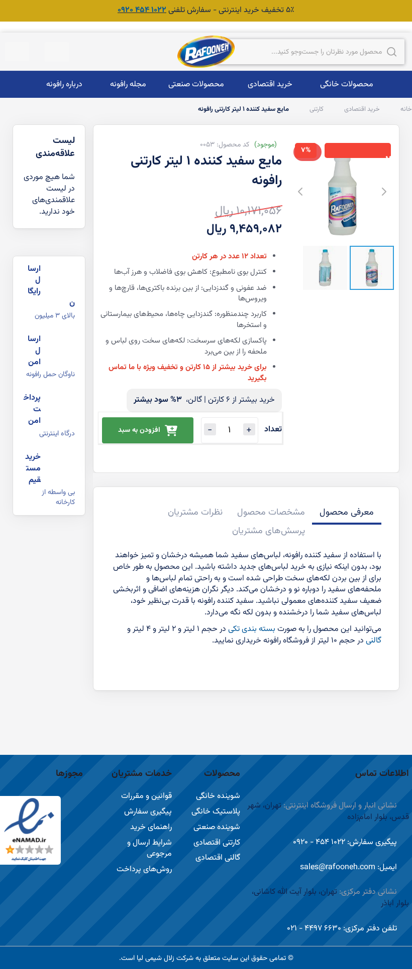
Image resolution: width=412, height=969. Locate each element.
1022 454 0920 (142, 10)
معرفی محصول (347, 513)
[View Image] (325, 268)
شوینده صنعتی (216, 827)
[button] (55, 52)
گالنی (373, 640)
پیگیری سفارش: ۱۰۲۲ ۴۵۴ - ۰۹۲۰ (345, 842)
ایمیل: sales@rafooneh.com (348, 867)
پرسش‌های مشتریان (268, 531)
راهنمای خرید (151, 827)
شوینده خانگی (218, 796)
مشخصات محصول (271, 513)
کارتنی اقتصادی (216, 843)
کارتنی (316, 109)
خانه (405, 109)
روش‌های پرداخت (144, 869)
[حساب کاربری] (57, 52)
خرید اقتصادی (361, 109)
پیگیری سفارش (148, 811)
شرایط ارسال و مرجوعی (149, 849)
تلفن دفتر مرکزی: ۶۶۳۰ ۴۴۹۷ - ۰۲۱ (342, 928)
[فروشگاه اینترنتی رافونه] (206, 52)
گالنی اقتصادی (217, 858)
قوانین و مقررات (146, 796)
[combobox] (310, 51)
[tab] (346, 514)
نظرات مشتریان (195, 513)
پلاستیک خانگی (215, 811)
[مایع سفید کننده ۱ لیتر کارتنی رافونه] (372, 268)
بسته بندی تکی (251, 629)
